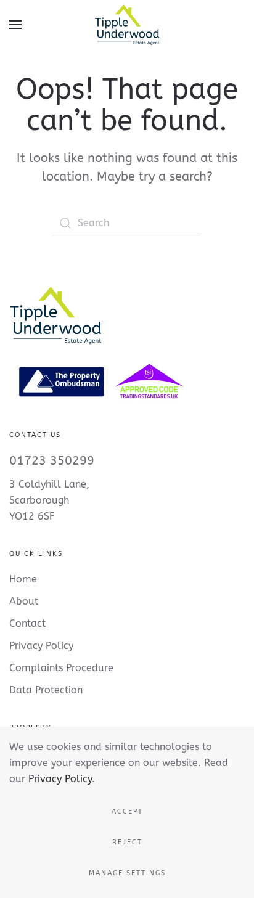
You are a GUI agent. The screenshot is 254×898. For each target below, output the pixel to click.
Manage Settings (127, 873)
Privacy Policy (60, 779)
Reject (127, 842)
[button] (15, 24)
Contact (27, 623)
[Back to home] (127, 24)
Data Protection (46, 690)
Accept (127, 811)
